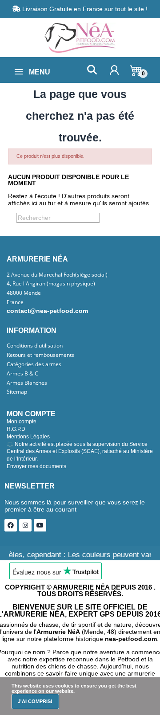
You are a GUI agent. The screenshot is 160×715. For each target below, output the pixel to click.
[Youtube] (40, 525)
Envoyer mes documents (36, 466)
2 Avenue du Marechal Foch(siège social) (57, 275)
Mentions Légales (28, 437)
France (15, 302)
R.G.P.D (16, 429)
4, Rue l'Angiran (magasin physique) (51, 284)
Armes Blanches (27, 383)
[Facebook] (10, 525)
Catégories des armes (34, 364)
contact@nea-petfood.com (47, 310)
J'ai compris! (35, 701)
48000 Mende (24, 293)
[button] (91, 70)
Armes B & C (22, 374)
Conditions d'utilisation (35, 346)
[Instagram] (25, 525)
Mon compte (21, 421)
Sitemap (17, 392)
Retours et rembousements (40, 355)
